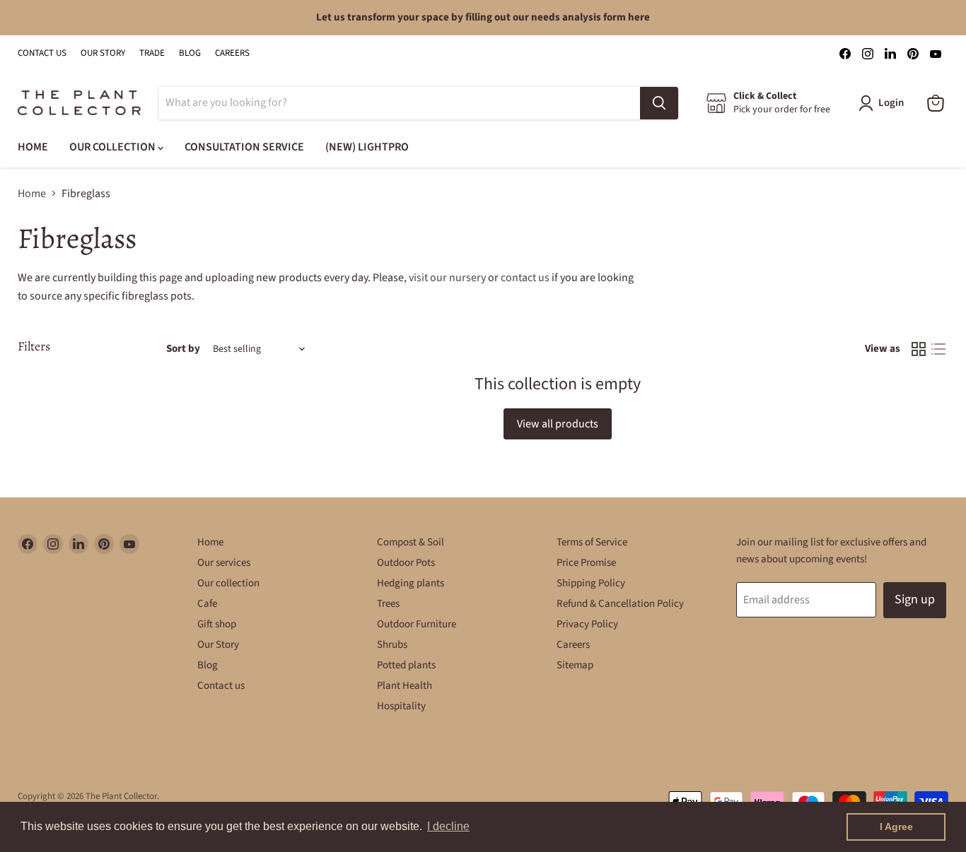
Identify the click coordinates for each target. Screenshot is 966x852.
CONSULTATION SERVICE (244, 147)
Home (32, 193)
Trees (388, 603)
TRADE (152, 53)
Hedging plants (410, 583)
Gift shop (216, 624)
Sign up (915, 599)
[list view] (938, 349)
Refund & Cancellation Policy (620, 603)
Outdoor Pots (406, 562)
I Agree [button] (896, 826)
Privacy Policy (587, 624)
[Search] (659, 103)
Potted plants (406, 665)
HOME (33, 147)
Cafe (207, 603)
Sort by (183, 349)
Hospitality (401, 706)
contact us (525, 277)
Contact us (221, 685)
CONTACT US (42, 53)
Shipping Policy (591, 583)
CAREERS (232, 53)
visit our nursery (447, 277)
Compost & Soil (410, 542)
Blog (207, 665)
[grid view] (919, 349)
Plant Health (404, 685)
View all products (557, 424)
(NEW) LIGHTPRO (367, 147)
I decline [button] (448, 826)
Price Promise (586, 562)
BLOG (190, 53)
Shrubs (392, 644)
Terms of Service (592, 542)
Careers (573, 644)
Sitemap (575, 665)
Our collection (228, 583)
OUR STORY (103, 53)
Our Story (218, 644)
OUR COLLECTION (113, 147)
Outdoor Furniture (416, 624)
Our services (223, 562)
